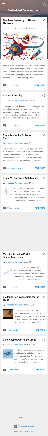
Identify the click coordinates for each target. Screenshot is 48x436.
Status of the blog (12, 95)
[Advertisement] (24, 231)
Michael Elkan (29, 431)
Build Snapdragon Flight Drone (19, 339)
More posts (24, 417)
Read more (40, 85)
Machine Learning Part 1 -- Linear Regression (17, 256)
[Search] (44, 5)
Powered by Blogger (25, 426)
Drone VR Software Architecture (20, 178)
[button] (43, 21)
